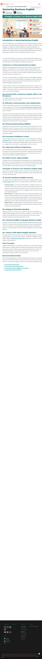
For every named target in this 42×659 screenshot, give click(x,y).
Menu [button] (37, 4)
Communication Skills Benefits (12, 264)
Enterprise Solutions (23, 627)
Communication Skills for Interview (13, 269)
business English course (8, 181)
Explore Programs (23, 632)
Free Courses (24, 629)
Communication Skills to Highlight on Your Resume (17, 268)
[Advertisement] (15, 288)
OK (39, 653)
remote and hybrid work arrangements (31, 107)
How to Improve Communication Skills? (14, 266)
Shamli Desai (19, 12)
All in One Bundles (23, 637)
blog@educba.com (36, 7)
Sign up (23, 638)
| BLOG (11, 4)
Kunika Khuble (9, 12)
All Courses (23, 634)
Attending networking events (18, 238)
